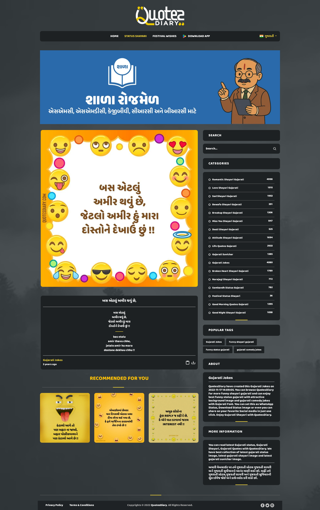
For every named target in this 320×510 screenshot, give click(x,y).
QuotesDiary (159, 505)
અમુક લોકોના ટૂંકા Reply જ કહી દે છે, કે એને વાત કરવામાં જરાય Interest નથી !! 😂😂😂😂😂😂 (173, 418)
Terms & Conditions (81, 505)
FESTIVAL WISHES (164, 36)
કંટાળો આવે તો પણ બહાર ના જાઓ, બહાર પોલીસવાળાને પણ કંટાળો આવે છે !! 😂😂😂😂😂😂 (65, 418)
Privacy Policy (54, 505)
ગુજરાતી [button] (269, 36)
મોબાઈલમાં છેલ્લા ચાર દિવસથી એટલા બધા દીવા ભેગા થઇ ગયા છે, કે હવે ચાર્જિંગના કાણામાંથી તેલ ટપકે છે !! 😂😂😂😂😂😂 (119, 417)
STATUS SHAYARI (135, 36)
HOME (114, 36)
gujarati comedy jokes (249, 350)
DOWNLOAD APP (199, 36)
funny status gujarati (217, 350)
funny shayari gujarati (241, 342)
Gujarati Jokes (53, 360)
